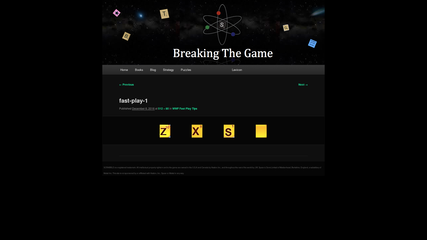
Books (139, 70)
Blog (153, 70)
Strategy (168, 70)
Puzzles (186, 70)
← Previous (126, 84)
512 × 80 (163, 108)
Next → (303, 84)
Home (124, 70)
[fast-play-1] (213, 130)
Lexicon (237, 70)
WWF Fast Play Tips (184, 108)
